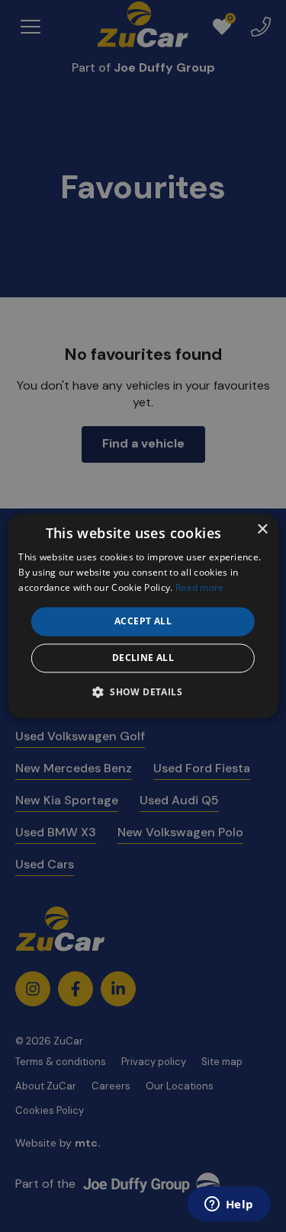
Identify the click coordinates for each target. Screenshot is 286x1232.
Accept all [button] (143, 620)
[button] (143, 692)
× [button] (262, 529)
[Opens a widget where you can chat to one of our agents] (229, 1205)
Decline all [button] (143, 658)
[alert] (143, 616)
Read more (199, 587)
